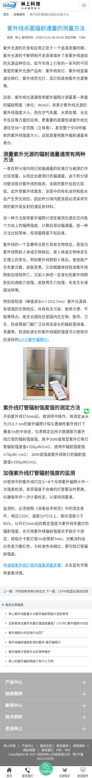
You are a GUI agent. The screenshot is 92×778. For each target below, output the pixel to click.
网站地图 (29, 750)
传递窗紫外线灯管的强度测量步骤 (32, 565)
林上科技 (10, 745)
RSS (68, 750)
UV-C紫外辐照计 (33, 339)
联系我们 (47, 750)
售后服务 (62, 745)
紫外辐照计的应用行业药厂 (27, 632)
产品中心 (28, 745)
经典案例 (19, 14)
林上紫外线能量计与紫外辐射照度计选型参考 (38, 614)
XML (59, 750)
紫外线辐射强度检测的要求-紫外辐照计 (35, 642)
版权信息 (46, 745)
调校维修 (79, 745)
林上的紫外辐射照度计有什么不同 (31, 661)
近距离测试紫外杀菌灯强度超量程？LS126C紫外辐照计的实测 (48, 624)
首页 (6, 14)
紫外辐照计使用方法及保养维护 (29, 651)
